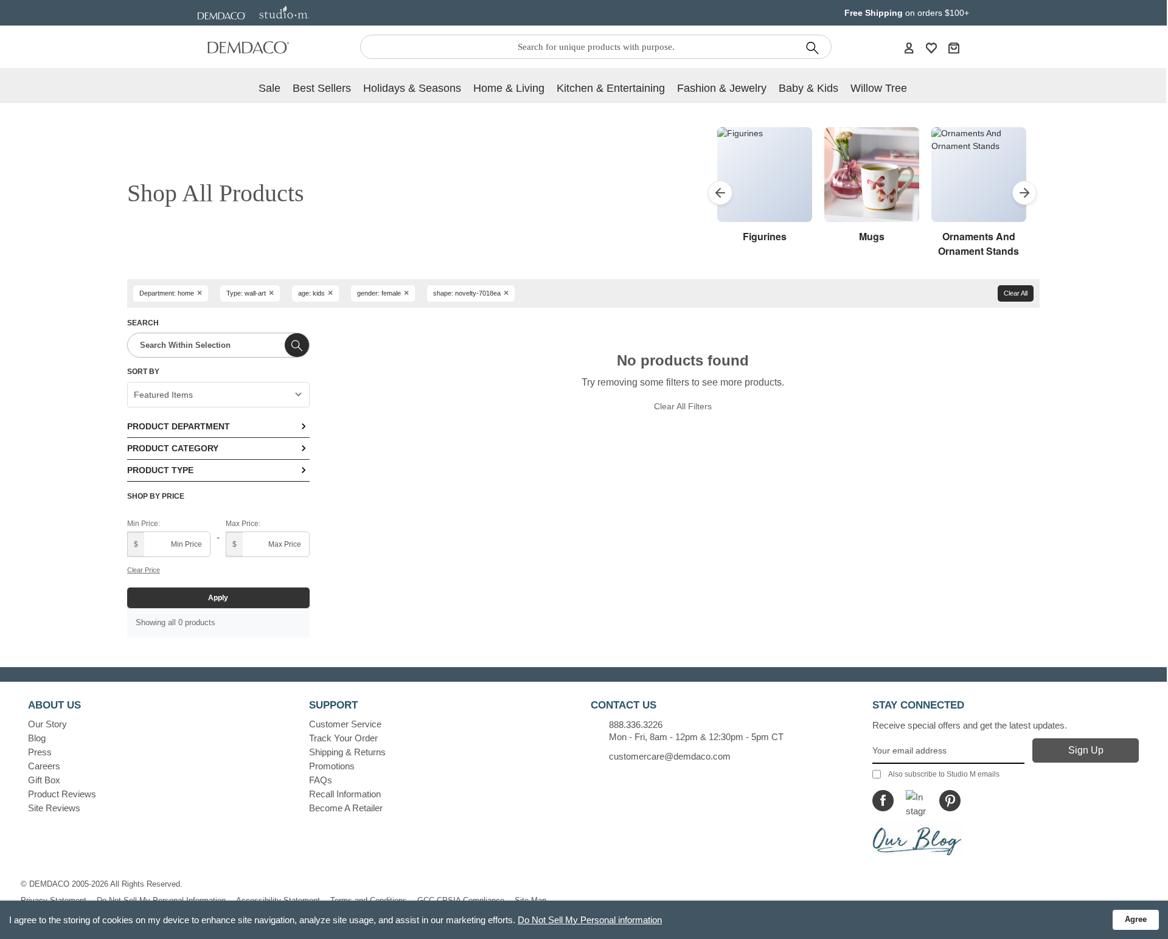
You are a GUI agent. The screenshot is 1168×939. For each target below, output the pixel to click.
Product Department (178, 426)
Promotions (332, 766)
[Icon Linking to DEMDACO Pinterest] (950, 800)
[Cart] (954, 47)
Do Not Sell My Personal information (590, 920)
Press (40, 752)
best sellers (322, 88)
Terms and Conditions (368, 900)
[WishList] (931, 47)
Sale (269, 88)
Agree (1136, 919)
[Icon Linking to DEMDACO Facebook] (883, 800)
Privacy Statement (53, 900)
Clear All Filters (683, 406)
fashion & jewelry (721, 88)
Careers (44, 766)
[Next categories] (1024, 193)
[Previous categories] (720, 193)
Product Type (160, 470)
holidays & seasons (412, 88)
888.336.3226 (635, 724)
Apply (218, 598)
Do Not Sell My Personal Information (161, 900)
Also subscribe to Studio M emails (943, 774)
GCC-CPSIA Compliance (460, 900)
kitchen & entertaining (611, 88)
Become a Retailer (346, 808)
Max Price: (243, 523)
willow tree (878, 88)
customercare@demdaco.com (670, 756)
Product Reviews (62, 794)
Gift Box (44, 780)
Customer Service (345, 724)
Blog (37, 738)
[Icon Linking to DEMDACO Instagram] (916, 800)
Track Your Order (343, 738)
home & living (508, 88)
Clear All (1015, 293)
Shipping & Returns (347, 752)
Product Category (172, 448)
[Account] (909, 47)
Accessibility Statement (278, 900)
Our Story (47, 724)
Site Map (530, 900)
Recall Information (345, 794)
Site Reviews (54, 808)
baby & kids (808, 88)
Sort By (143, 371)
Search (143, 323)
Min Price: (143, 523)
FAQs (320, 780)
